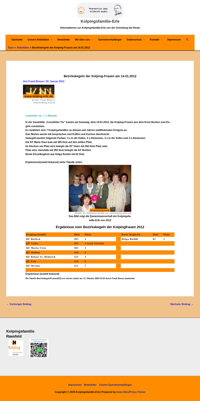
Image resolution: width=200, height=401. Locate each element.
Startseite (16, 39)
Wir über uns (82, 39)
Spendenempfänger (110, 39)
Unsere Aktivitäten (38, 39)
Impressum (174, 39)
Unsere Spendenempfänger (115, 384)
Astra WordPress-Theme (130, 392)
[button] (187, 39)
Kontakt (154, 39)
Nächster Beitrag (181, 304)
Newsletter (63, 39)
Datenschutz (134, 39)
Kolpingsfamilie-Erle (100, 21)
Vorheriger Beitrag (19, 304)
